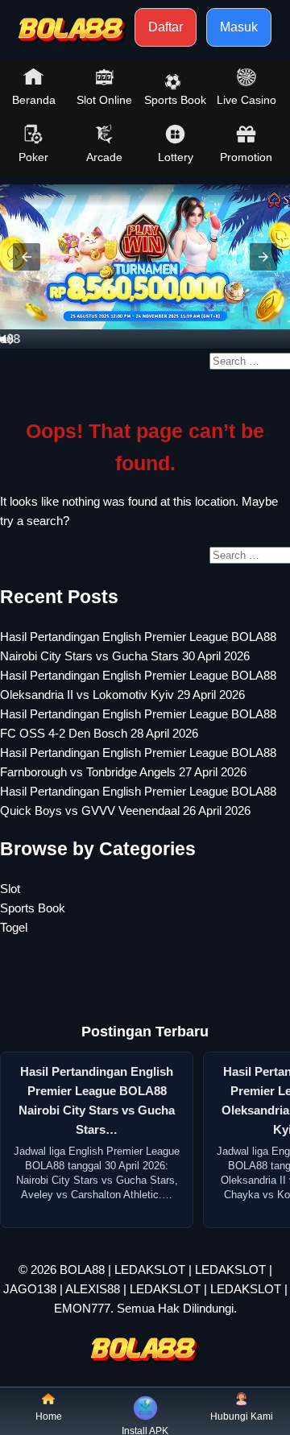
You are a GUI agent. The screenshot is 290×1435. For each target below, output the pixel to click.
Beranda (34, 99)
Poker (33, 157)
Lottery (175, 157)
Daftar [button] (165, 27)
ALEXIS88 (92, 1289)
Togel (13, 927)
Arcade (104, 157)
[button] (26, 257)
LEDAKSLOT (149, 1269)
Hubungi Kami (241, 1416)
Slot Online (104, 99)
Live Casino (246, 99)
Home (48, 1416)
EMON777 (82, 1308)
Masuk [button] (239, 27)
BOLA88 (82, 1269)
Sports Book (175, 99)
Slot (10, 888)
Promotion (246, 157)
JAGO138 (29, 1289)
